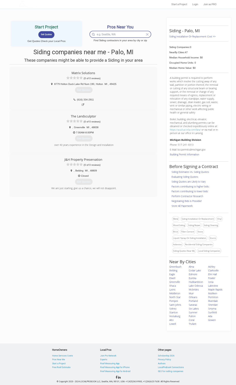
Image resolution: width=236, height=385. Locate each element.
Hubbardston (196, 282)
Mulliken (212, 293)
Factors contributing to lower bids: (190, 191)
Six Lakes (194, 308)
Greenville (174, 282)
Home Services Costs (62, 356)
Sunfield (212, 312)
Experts (103, 359)
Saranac (193, 304)
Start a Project (179, 4)
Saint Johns (175, 304)
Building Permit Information (184, 154)
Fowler (211, 278)
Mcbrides (194, 289)
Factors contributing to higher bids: (190, 186)
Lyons (172, 289)
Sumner (193, 312)
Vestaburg (174, 316)
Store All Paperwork (182, 205)
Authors (162, 363)
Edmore (193, 274)
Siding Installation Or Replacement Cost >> (192, 36)
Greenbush (175, 266)
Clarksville (213, 270)
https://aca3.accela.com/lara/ (185, 129)
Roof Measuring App (109, 363)
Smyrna (212, 308)
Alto (171, 320)
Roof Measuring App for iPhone (115, 367)
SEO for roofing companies (170, 371)
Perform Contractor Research (187, 196)
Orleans (193, 297)
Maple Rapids (215, 289)
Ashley (211, 266)
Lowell (172, 323)
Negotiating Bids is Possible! (187, 201)
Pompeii (173, 301)
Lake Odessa (196, 285)
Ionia (210, 282)
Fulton (192, 316)
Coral (191, 320)
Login (195, 4)
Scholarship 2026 (166, 356)
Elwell (172, 278)
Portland (193, 301)
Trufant (192, 323)
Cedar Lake (195, 270)
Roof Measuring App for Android (115, 371)
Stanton (173, 312)
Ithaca (172, 285)
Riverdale (213, 301)
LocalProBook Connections (171, 367)
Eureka (192, 278)
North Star (175, 297)
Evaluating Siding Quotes (185, 176)
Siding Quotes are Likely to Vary (189, 181)
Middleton (174, 293)
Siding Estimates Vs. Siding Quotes (190, 172)
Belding (173, 270)
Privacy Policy (164, 359)
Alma (191, 266)
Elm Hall (212, 274)
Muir (191, 293)
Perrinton (213, 297)
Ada (210, 316)
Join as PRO (209, 4)
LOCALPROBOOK (38, 4)
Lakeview (213, 285)
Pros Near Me (58, 359)
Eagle (172, 274)
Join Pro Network (108, 356)
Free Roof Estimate (61, 367)
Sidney (172, 308)
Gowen (212, 320)
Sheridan (213, 304)
